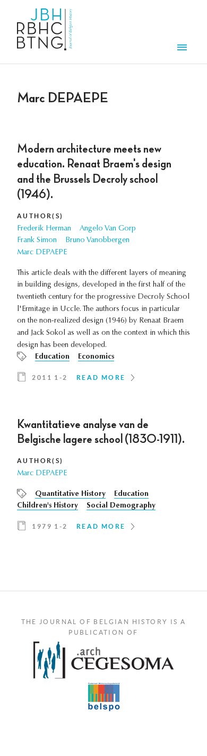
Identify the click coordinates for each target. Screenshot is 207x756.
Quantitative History (70, 494)
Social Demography (121, 506)
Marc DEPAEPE (42, 252)
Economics (96, 357)
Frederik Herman (44, 229)
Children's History (47, 506)
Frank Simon (37, 240)
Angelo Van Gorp (108, 229)
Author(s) (40, 215)
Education (52, 357)
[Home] (45, 31)
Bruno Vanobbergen (97, 240)
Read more (101, 377)
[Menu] (183, 48)
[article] (103, 266)
